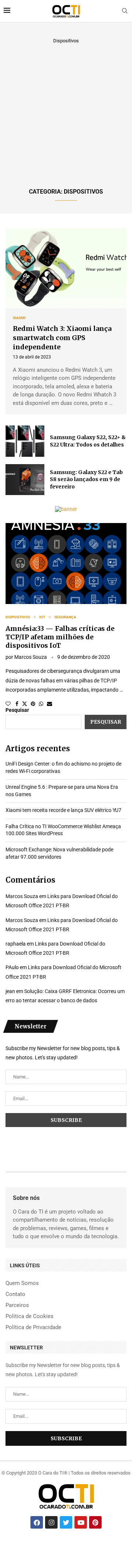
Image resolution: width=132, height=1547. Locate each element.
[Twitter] (66, 1522)
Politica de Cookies (30, 1316)
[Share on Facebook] (16, 704)
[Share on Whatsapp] (41, 704)
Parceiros (17, 1305)
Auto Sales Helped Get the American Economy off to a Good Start (92, 1545)
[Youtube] (80, 1522)
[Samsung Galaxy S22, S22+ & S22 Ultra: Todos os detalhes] (25, 440)
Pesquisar (17, 710)
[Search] (124, 11)
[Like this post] (8, 704)
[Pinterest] (95, 1522)
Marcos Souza (30, 657)
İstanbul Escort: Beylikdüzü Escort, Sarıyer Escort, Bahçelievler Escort (47, 1545)
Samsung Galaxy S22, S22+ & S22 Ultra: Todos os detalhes (88, 441)
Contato (15, 1294)
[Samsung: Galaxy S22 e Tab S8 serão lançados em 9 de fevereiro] (25, 479)
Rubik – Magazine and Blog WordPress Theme (60, 1546)
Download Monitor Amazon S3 (96, 1546)
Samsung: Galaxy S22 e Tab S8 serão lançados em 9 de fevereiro (86, 479)
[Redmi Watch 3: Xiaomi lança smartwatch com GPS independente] (66, 268)
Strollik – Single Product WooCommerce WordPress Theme (79, 1546)
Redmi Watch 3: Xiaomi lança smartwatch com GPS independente (62, 337)
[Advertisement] (66, 114)
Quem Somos (22, 1283)
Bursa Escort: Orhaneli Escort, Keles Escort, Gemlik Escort (69, 1545)
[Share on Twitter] (24, 703)
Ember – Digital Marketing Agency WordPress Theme (112, 1546)
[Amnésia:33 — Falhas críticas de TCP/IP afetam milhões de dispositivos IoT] (66, 563)
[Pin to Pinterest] (33, 704)
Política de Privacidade (33, 1327)
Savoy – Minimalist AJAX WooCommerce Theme (43, 1546)
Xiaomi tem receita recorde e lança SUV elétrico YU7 (63, 810)
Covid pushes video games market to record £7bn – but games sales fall (21, 1546)
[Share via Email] (49, 704)
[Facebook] (36, 1522)
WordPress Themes (8, 1545)
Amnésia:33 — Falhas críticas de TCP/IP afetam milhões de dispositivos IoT (60, 637)
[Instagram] (51, 1522)
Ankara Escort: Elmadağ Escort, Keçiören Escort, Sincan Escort (24, 1545)
